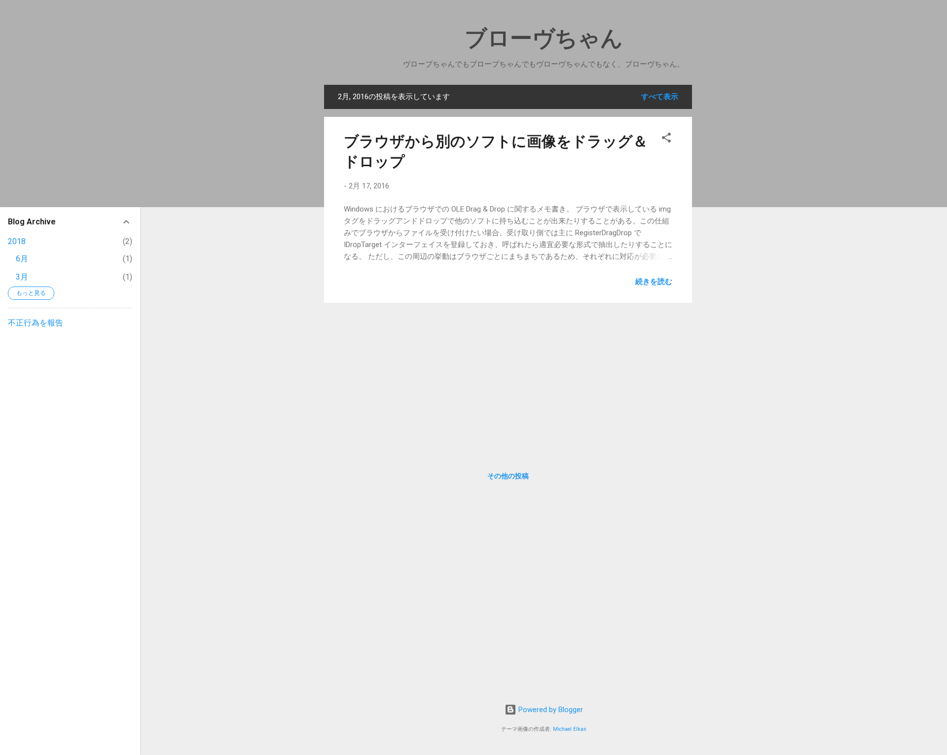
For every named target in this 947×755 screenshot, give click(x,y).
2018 (17, 241)
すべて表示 (659, 96)
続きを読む (653, 281)
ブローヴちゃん (544, 38)
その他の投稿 (508, 476)
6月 (22, 258)
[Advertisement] (739, 233)
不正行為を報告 (35, 322)
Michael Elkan (569, 729)
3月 (22, 277)
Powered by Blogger (549, 709)
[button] (666, 139)
